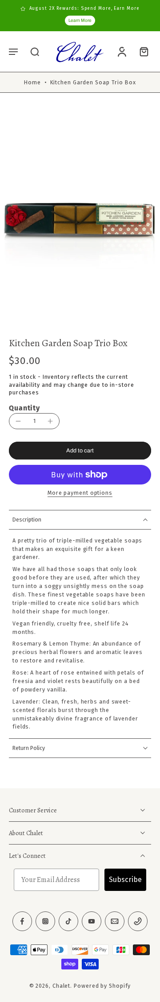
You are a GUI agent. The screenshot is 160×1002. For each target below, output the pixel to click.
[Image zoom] (80, 217)
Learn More (80, 20)
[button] (13, 51)
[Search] (34, 51)
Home (32, 82)
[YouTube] (91, 921)
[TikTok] (68, 921)
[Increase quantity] (50, 421)
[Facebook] (22, 921)
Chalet (61, 985)
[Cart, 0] (141, 51)
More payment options (80, 493)
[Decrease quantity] (18, 421)
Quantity (24, 408)
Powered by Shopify (102, 985)
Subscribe (125, 879)
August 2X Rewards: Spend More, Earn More (84, 8)
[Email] (114, 921)
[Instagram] (45, 921)
